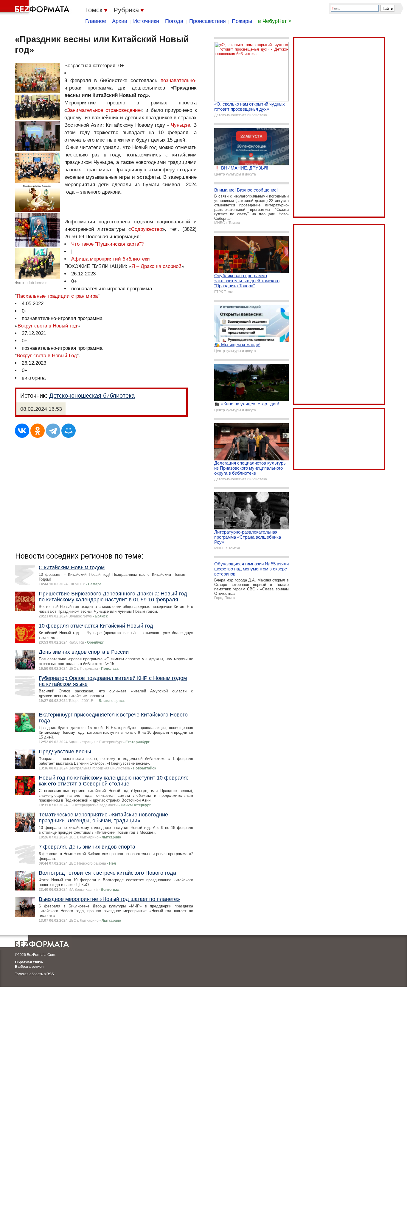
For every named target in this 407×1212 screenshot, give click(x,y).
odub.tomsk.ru (37, 283)
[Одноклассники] (37, 431)
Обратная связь (29, 962)
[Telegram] (53, 431)
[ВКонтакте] (22, 431)
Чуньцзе (180, 125)
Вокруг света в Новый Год (47, 355)
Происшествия (207, 21)
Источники (146, 21)
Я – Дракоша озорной (156, 266)
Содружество (146, 229)
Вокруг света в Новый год (47, 326)
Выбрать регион (29, 967)
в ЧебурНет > (274, 21)
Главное (95, 21)
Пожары (242, 21)
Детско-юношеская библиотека (92, 395)
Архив (119, 21)
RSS (50, 974)
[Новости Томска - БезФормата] (36, 7)
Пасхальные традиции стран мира (57, 296)
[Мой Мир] (68, 431)
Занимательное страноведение (104, 110)
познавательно (178, 80)
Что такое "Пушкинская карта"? (107, 244)
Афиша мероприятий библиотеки (110, 259)
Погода (174, 21)
